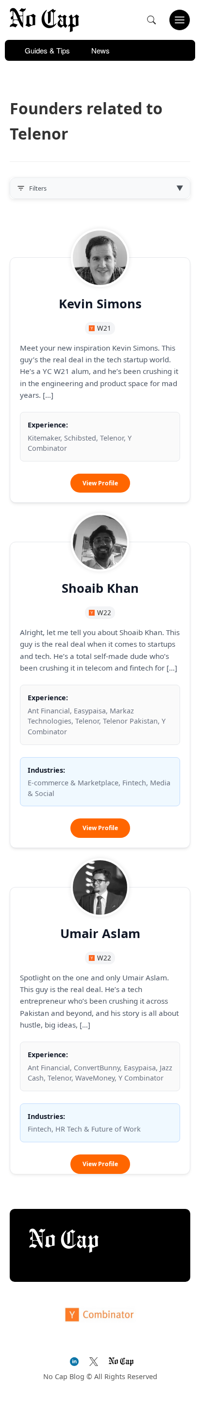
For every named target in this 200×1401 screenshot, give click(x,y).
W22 (104, 612)
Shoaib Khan (100, 588)
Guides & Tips (47, 50)
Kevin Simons (100, 303)
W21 (104, 328)
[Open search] (151, 20)
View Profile (106, 486)
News (100, 50)
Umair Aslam (100, 933)
